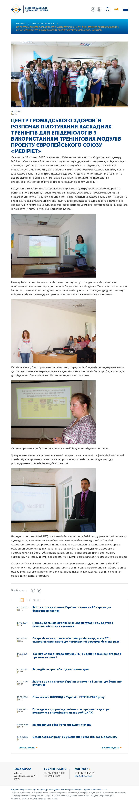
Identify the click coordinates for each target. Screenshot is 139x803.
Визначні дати (110, 748)
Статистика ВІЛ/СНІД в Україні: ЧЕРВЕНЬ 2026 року (68, 697)
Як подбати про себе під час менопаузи (60, 669)
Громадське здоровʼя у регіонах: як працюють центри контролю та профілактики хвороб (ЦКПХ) (70, 711)
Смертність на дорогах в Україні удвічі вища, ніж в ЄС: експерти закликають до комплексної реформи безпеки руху (76, 640)
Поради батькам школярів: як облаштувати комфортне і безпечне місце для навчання (72, 624)
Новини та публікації (43, 24)
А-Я (116, 9)
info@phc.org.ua (83, 776)
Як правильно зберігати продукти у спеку (61, 724)
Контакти (81, 769)
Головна (21, 24)
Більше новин (27, 748)
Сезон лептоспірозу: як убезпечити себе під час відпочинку (74, 737)
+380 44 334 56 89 (84, 773)
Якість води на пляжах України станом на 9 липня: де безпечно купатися (77, 683)
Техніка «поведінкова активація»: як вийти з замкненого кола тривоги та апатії (76, 655)
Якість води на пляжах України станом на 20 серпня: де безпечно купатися (71, 609)
